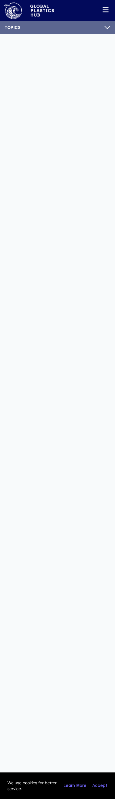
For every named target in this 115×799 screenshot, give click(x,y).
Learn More (74, 785)
